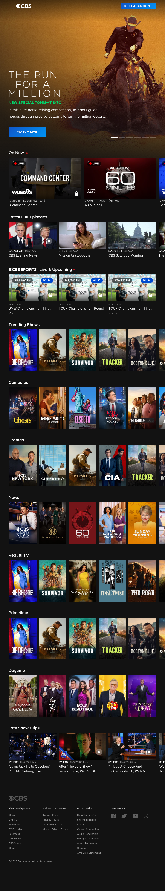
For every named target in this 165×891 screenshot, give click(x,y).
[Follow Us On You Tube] (135, 816)
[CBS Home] (18, 798)
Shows (12, 815)
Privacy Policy (51, 820)
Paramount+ (16, 834)
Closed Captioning (88, 829)
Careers (81, 848)
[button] (11, 7)
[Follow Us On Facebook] (113, 816)
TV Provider (15, 829)
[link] (138, 6)
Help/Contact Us (86, 815)
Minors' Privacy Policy (55, 829)
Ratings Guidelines (88, 839)
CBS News (15, 839)
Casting (81, 824)
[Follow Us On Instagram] (146, 816)
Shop (12, 848)
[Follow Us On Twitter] (124, 816)
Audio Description (87, 834)
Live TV (13, 820)
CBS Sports (15, 843)
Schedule (14, 824)
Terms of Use (50, 815)
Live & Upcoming (55, 269)
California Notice (52, 824)
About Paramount (87, 843)
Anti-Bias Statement (89, 853)
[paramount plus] (23, 6)
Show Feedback (86, 820)
